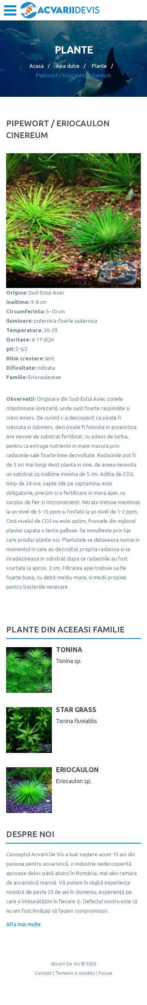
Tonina (69, 649)
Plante (99, 66)
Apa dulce (68, 66)
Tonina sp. (69, 661)
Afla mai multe (23, 924)
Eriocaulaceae (44, 377)
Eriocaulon (77, 769)
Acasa (36, 66)
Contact (43, 973)
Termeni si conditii (75, 973)
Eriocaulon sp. (73, 781)
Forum (105, 973)
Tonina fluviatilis (76, 721)
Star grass (76, 709)
